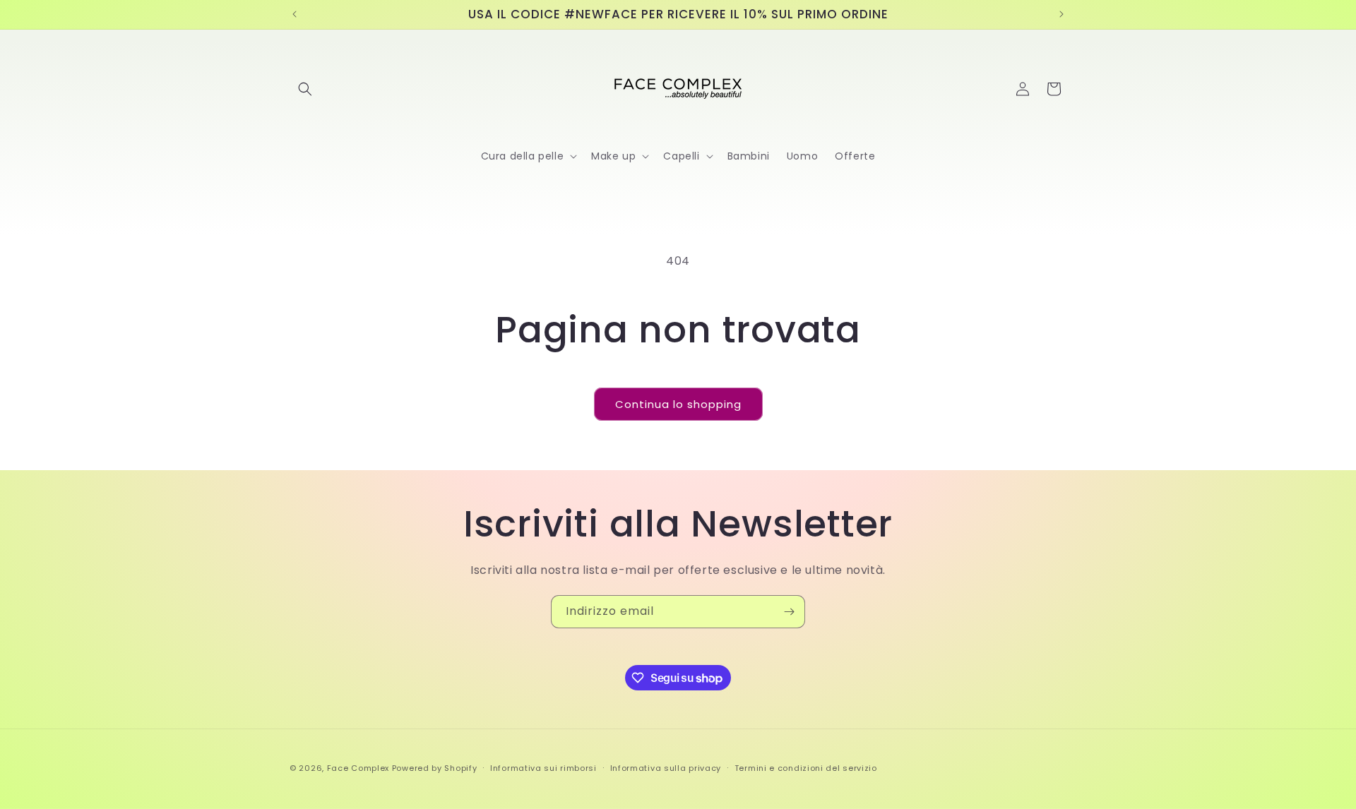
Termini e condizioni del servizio (805, 768)
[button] (305, 88)
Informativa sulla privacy (666, 768)
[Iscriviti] (788, 611)
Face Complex (358, 768)
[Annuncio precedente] (294, 14)
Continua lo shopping (678, 404)
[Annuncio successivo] (1061, 14)
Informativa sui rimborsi (543, 768)
